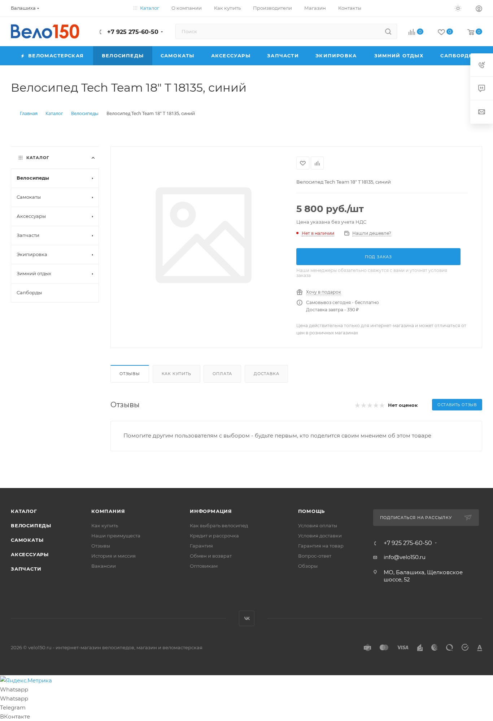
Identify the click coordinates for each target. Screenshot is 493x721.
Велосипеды (31, 525)
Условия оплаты (317, 525)
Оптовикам (204, 566)
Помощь (311, 511)
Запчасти (26, 569)
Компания (108, 511)
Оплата (222, 373)
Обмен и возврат (211, 556)
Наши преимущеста (115, 535)
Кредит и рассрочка (214, 535)
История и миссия (113, 556)
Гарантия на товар (321, 546)
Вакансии (103, 566)
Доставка (266, 373)
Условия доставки (320, 535)
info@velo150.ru (405, 557)
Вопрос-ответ (314, 556)
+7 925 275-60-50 (131, 31)
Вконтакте (246, 618)
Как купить (176, 373)
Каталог (24, 511)
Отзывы (129, 373)
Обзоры (308, 566)
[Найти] (388, 31)
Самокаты (27, 540)
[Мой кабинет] (479, 9)
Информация (211, 511)
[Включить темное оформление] (458, 8)
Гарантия (201, 546)
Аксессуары (30, 554)
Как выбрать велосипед (219, 525)
